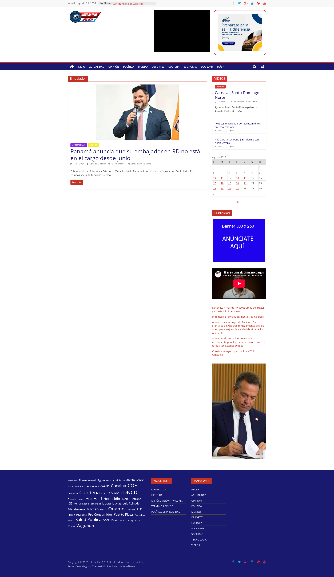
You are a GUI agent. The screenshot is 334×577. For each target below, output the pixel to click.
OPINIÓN (113, 66)
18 (222, 183)
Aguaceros (105, 480)
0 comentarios (118, 163)
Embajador (136, 163)
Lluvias (116, 503)
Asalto (70, 486)
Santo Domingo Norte (130, 520)
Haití (98, 498)
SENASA (71, 526)
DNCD (130, 492)
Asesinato (80, 486)
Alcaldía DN (119, 480)
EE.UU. (88, 499)
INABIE (126, 499)
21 (245, 183)
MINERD (93, 509)
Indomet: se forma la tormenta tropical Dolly (238, 316)
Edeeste (72, 499)
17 (214, 183)
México (103, 510)
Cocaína (118, 486)
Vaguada (85, 525)
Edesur (81, 499)
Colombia (73, 493)
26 (229, 188)
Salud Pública (88, 519)
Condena (89, 492)
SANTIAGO (110, 520)
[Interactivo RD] (71, 66)
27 (237, 188)
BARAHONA (93, 486)
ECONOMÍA (190, 66)
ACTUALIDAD (96, 66)
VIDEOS (220, 86)
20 (237, 183)
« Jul (237, 202)
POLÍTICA (128, 66)
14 (245, 177)
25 (222, 188)
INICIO (81, 66)
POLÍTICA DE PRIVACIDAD (165, 511)
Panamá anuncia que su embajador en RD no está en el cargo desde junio (135, 154)
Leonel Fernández (91, 503)
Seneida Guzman (98, 163)
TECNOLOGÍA (199, 539)
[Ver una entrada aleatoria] (262, 66)
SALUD (71, 520)
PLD (139, 509)
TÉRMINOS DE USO (162, 506)
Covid (104, 493)
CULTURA (173, 66)
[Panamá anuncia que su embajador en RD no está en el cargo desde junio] (137, 86)
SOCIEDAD (207, 66)
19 (229, 183)
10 (214, 177)
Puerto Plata (123, 514)
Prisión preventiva (77, 514)
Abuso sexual (87, 480)
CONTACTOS (158, 489)
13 (237, 177)
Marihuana (76, 509)
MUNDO (143, 66)
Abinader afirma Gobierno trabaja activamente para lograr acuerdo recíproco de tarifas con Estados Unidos (239, 342)
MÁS (219, 66)
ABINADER (72, 480)
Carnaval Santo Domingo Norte (237, 95)
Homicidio (112, 498)
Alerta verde (135, 480)
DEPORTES (158, 66)
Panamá (147, 163)
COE (132, 485)
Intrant (136, 499)
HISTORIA (156, 495)
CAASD (104, 486)
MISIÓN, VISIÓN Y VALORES (167, 500)
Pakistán (131, 510)
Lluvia (106, 503)
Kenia (77, 503)
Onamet (117, 509)
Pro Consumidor (100, 514)
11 (222, 177)
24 (214, 188)
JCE (70, 503)
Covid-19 (115, 493)
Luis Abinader (132, 503)
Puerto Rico (139, 515)
